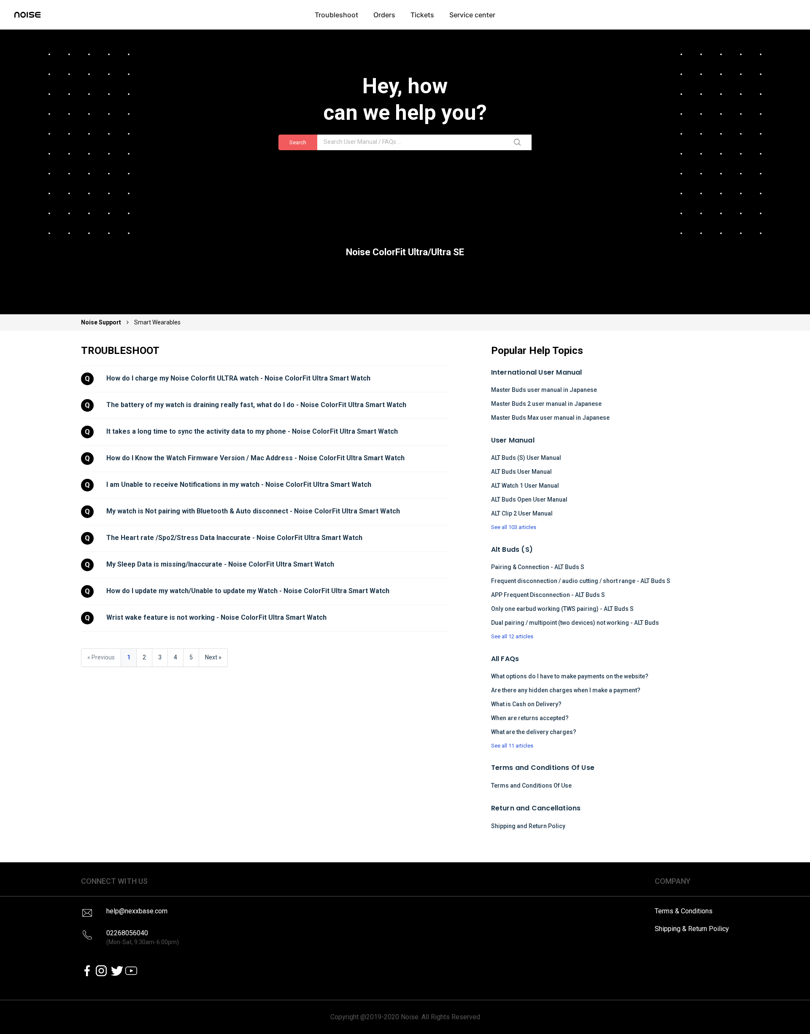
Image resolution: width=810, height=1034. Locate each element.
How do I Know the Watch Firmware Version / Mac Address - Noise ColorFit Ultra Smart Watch (255, 458)
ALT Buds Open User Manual (529, 499)
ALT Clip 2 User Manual (522, 513)
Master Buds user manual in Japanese (544, 389)
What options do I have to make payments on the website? (569, 676)
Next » (213, 657)
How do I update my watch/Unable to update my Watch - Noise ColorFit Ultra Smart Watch (247, 591)
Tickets (422, 15)
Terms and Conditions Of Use (542, 767)
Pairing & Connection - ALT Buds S (537, 567)
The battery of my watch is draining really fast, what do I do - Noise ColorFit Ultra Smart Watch (256, 405)
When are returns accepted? (530, 718)
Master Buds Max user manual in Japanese (550, 417)
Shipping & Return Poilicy (692, 929)
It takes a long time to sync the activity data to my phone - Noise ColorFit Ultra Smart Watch (252, 431)
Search (297, 142)
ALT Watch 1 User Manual (525, 485)
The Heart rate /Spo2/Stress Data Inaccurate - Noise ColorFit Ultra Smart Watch (234, 538)
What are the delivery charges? (533, 732)
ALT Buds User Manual (521, 471)
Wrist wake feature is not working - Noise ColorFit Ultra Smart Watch (216, 617)
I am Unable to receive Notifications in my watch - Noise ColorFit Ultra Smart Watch (238, 485)
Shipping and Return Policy (528, 826)
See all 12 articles (512, 636)
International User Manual (536, 372)
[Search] (519, 143)
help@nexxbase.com (136, 911)
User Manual (513, 440)
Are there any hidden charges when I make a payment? (565, 690)
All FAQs (505, 659)
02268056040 (142, 937)
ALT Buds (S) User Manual (526, 457)
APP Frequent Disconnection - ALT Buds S (548, 594)
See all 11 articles (512, 745)
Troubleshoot (336, 15)
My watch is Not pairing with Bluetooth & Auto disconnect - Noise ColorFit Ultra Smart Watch (253, 511)
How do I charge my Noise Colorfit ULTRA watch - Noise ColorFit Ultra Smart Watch (238, 378)
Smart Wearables (157, 322)
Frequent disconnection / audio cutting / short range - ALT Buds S (580, 581)
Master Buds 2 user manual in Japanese (546, 403)
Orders (384, 15)
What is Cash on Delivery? (526, 704)
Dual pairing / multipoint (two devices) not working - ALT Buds (575, 622)
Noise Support (101, 322)
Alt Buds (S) (512, 549)
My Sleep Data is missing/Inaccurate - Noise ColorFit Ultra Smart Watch (220, 564)
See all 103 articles (513, 527)
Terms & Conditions (684, 911)
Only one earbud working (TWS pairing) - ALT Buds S (562, 608)
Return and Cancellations (536, 808)
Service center (472, 15)
